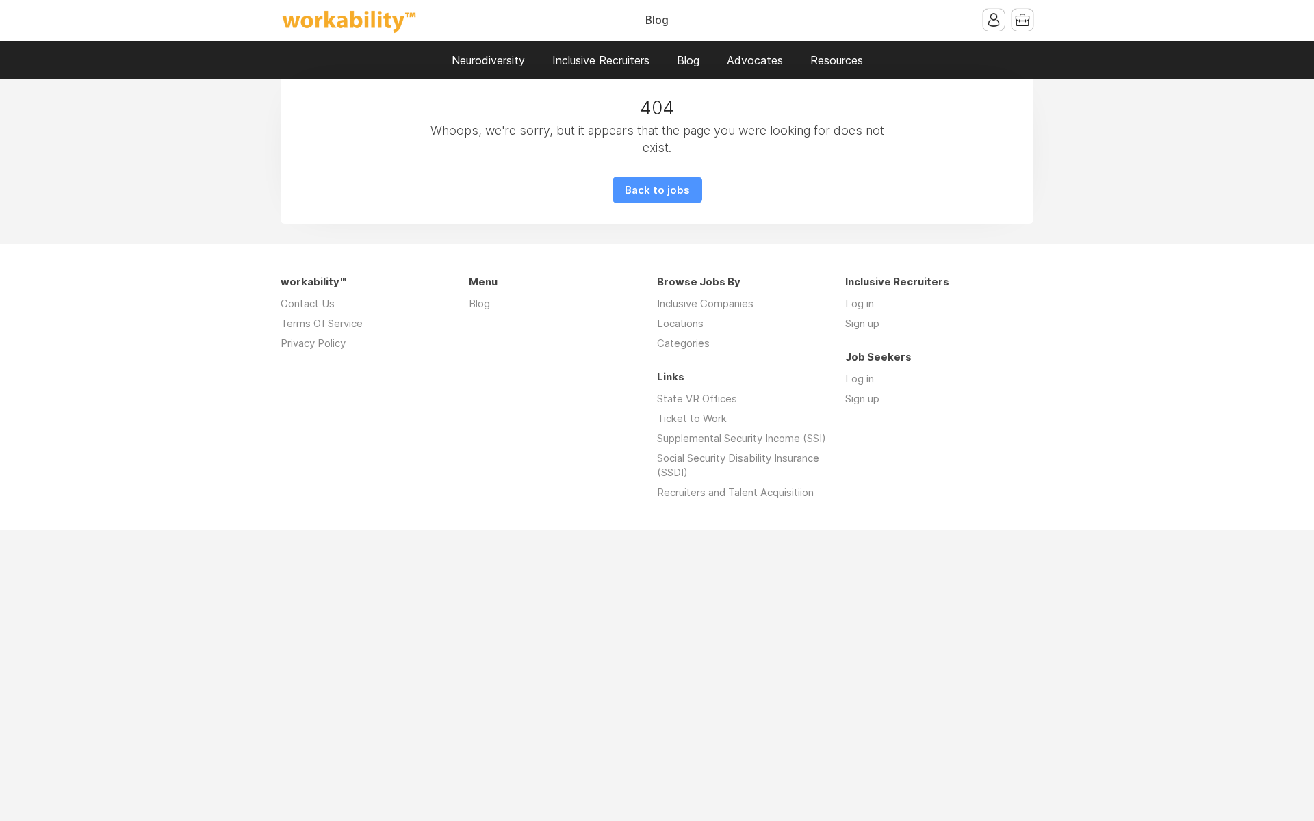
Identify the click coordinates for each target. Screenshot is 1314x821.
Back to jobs (657, 189)
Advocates (755, 60)
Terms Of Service (322, 323)
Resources (836, 60)
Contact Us (308, 303)
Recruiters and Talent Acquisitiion (735, 492)
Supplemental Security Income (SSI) (741, 438)
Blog (657, 20)
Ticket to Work (692, 418)
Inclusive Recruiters (600, 60)
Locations (680, 323)
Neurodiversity (488, 60)
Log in (859, 303)
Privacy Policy (313, 343)
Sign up (862, 323)
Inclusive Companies (705, 303)
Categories (683, 343)
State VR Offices (697, 398)
